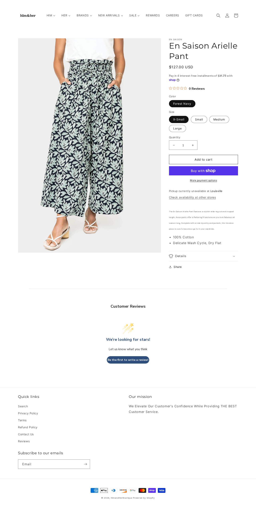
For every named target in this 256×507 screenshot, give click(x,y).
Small (199, 119)
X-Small (178, 119)
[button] (218, 15)
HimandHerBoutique (121, 498)
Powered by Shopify (144, 498)
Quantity (174, 137)
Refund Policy (28, 427)
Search (23, 406)
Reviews (24, 441)
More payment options (203, 180)
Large (177, 128)
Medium (219, 119)
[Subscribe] (85, 464)
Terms (22, 420)
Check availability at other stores (192, 197)
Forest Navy (182, 103)
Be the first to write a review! (128, 360)
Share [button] (178, 266)
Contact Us (26, 434)
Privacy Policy (28, 413)
